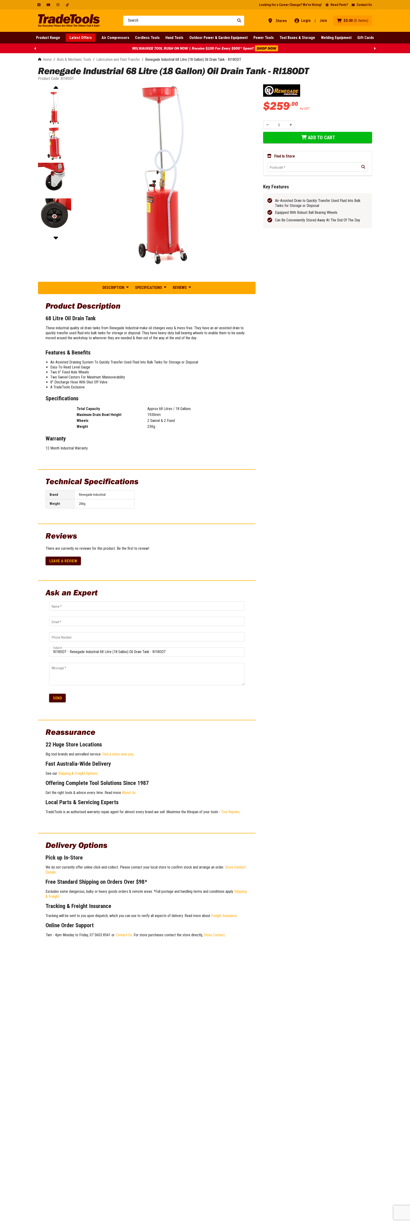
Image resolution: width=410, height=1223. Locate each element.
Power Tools (263, 37)
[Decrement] (267, 124)
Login (306, 20)
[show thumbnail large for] (165, 175)
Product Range (48, 37)
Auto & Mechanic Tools (74, 59)
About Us (128, 792)
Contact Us (364, 5)
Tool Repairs (230, 812)
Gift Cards (365, 37)
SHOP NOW (266, 48)
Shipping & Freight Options (77, 773)
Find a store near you (117, 754)
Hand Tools (174, 37)
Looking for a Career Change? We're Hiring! (290, 5)
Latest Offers (81, 37)
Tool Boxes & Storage (297, 37)
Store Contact (214, 935)
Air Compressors (115, 37)
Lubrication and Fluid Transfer (118, 59)
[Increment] (291, 124)
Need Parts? (339, 5)
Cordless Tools (147, 37)
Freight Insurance (224, 915)
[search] (363, 167)
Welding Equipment (336, 37)
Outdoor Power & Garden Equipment (218, 37)
